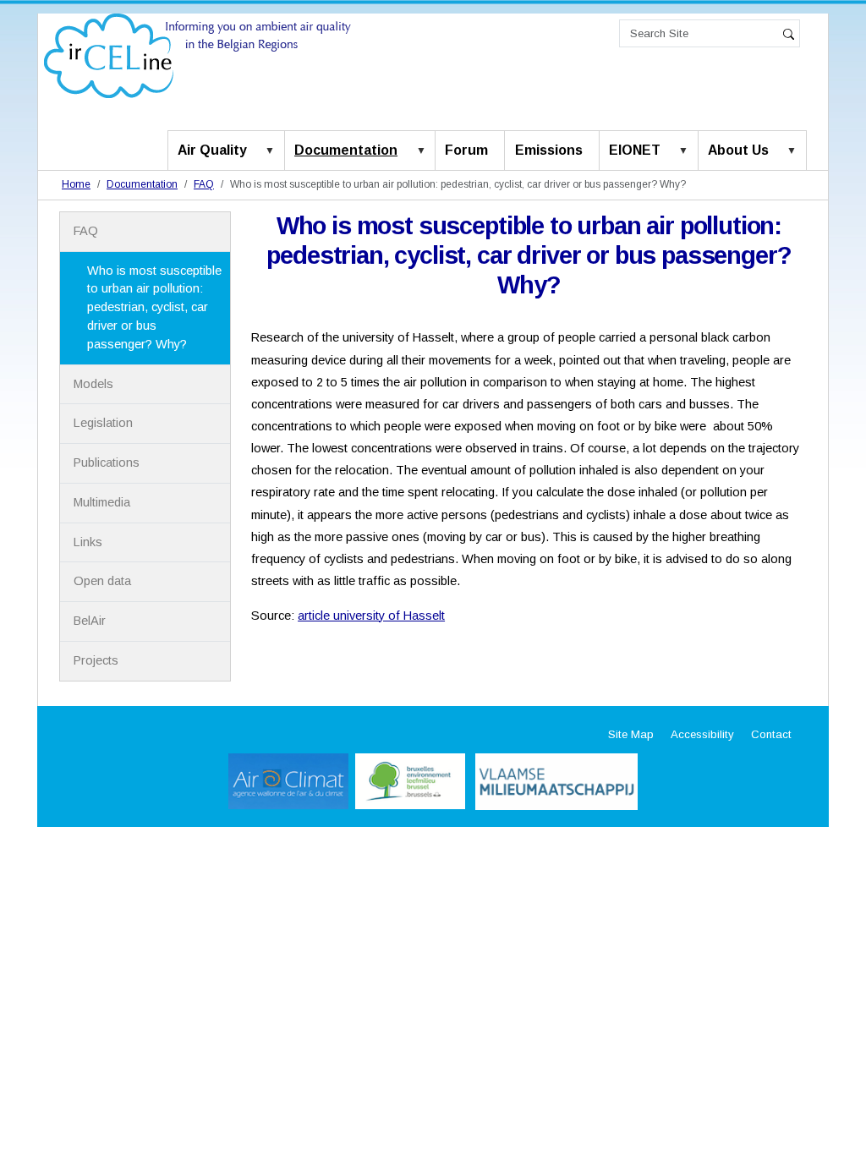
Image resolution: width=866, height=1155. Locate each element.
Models (93, 384)
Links (88, 542)
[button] (273, 151)
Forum (466, 150)
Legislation (103, 423)
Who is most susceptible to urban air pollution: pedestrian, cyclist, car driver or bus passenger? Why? (154, 307)
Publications (107, 462)
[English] (197, 54)
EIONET (634, 150)
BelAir (90, 620)
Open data (102, 581)
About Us (738, 150)
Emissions (549, 150)
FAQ (204, 184)
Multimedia (102, 502)
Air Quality (212, 150)
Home (76, 184)
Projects (96, 660)
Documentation (345, 150)
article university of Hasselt (371, 615)
